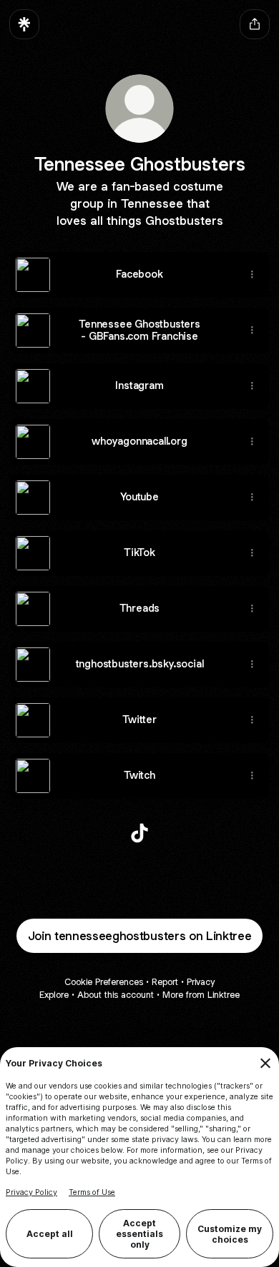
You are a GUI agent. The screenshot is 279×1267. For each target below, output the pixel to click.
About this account (115, 995)
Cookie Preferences (103, 982)
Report (165, 982)
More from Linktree (201, 995)
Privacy (201, 982)
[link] (139, 833)
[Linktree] (24, 24)
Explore (54, 995)
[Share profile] (254, 24)
